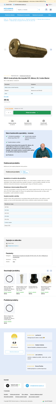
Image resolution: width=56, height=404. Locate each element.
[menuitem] (10, 15)
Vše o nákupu (25, 394)
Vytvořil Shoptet (48, 401)
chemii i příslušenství (23, 1)
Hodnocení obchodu (15, 394)
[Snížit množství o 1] (7, 112)
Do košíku (33, 112)
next (51, 271)
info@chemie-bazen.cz (20, 4)
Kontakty (6, 394)
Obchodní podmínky (8, 396)
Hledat (39, 10)
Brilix (14, 261)
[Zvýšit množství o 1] (10, 112)
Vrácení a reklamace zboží (36, 394)
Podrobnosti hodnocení (25, 75)
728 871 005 (9, 4)
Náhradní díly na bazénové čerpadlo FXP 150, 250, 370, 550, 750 (28, 255)
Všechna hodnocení (14, 351)
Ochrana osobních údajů (21, 396)
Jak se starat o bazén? (34, 396)
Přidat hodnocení (25, 172)
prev (48, 271)
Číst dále (6, 96)
